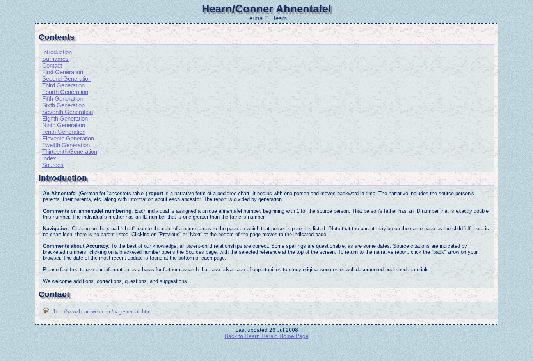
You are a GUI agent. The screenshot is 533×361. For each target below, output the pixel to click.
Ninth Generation (63, 125)
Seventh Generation (67, 111)
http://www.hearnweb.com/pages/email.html (103, 312)
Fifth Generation (62, 98)
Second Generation (66, 78)
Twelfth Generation (66, 145)
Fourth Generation (65, 92)
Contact (52, 65)
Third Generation (63, 85)
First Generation (62, 72)
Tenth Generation (63, 131)
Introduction (57, 52)
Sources (53, 165)
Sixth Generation (63, 105)
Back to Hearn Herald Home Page (267, 336)
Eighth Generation (65, 118)
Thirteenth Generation (69, 151)
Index (49, 158)
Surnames (55, 58)
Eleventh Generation (68, 138)
